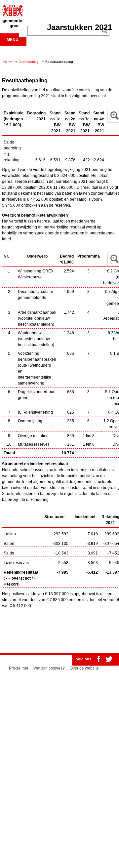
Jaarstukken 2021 (79, 27)
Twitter (109, 659)
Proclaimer (18, 668)
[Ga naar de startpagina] (11, 28)
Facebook (98, 659)
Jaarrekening (29, 61)
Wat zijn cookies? (49, 668)
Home (7, 61)
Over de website (84, 668)
